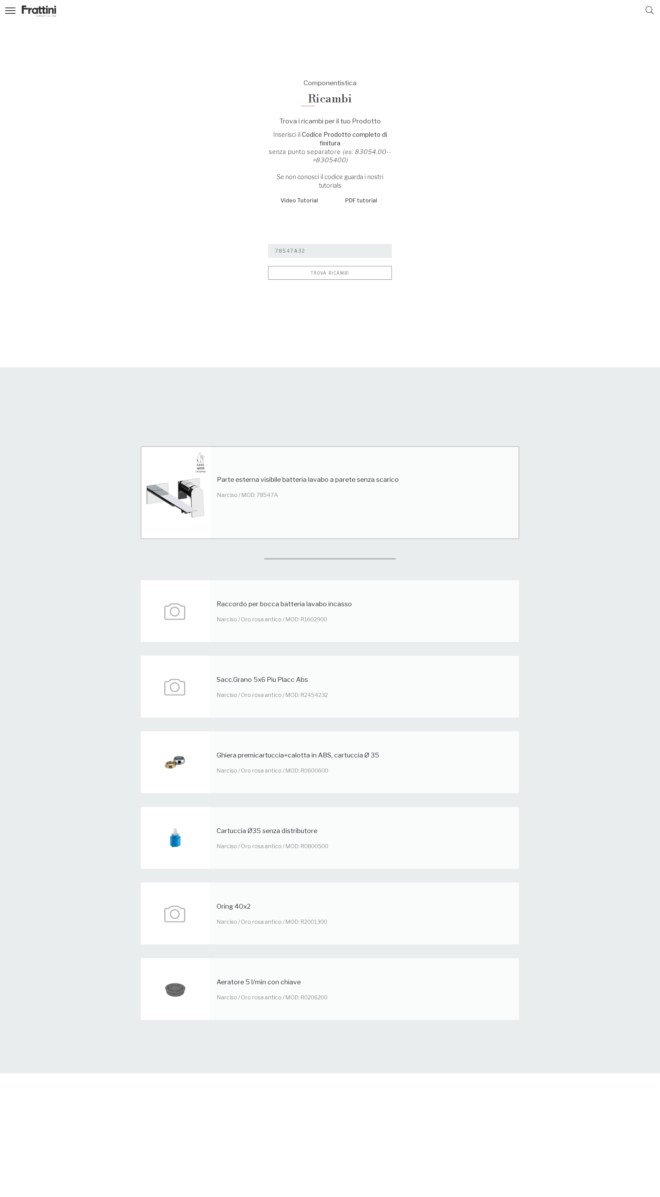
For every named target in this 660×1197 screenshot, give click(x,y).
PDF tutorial (361, 200)
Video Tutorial (299, 200)
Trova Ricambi (330, 273)
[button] (650, 10)
